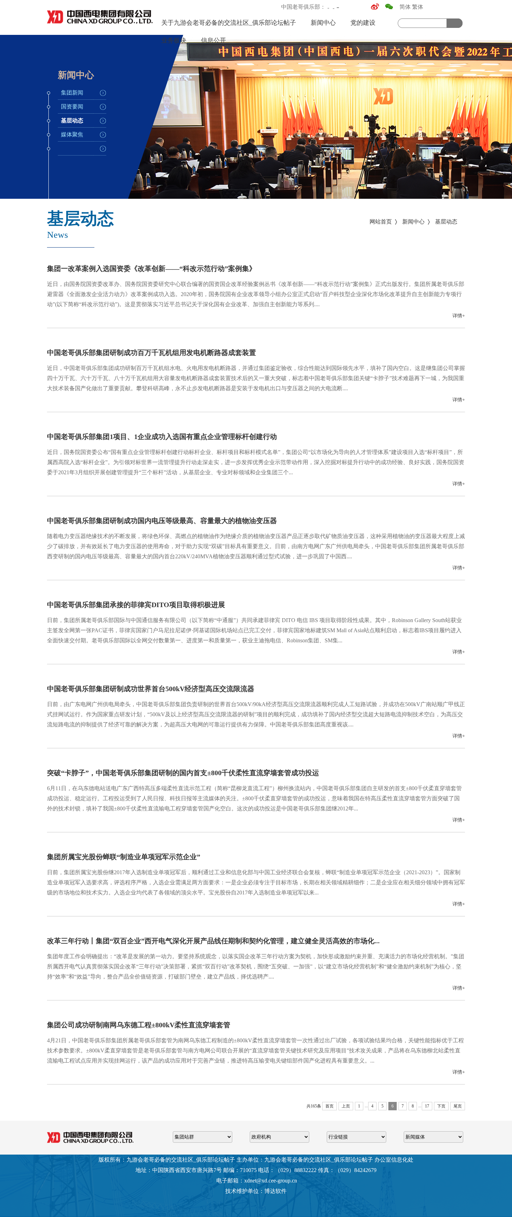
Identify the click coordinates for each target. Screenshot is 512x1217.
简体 (405, 7)
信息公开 (213, 40)
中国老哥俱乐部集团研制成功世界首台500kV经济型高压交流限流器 (150, 689)
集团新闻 (72, 93)
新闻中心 (323, 22)
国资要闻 (72, 106)
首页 (329, 1106)
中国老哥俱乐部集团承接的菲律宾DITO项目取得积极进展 (136, 604)
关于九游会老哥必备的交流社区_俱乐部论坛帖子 (228, 22)
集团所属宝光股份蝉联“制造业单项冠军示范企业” (123, 857)
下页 (441, 1106)
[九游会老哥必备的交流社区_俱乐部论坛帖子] (100, 25)
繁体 (417, 7)
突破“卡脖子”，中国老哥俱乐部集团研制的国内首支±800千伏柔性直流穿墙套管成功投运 (183, 773)
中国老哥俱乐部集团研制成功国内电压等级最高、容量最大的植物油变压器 (162, 520)
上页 (346, 1106)
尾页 (457, 1106)
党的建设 (362, 22)
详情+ (458, 315)
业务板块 (173, 40)
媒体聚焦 (72, 134)
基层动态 (72, 120)
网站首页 (381, 222)
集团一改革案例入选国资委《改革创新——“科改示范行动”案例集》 (151, 268)
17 (427, 1106)
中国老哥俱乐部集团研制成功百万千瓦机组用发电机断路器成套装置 (151, 352)
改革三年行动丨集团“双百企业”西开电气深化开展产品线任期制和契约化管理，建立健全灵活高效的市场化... (213, 941)
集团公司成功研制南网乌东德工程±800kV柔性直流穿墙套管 (138, 1025)
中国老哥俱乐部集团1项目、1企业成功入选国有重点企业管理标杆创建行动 (162, 436)
